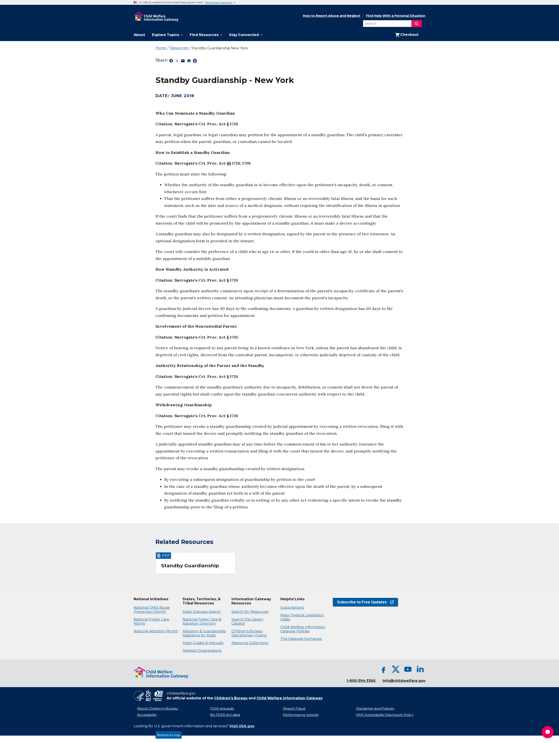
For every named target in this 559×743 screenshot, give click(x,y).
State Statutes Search (202, 612)
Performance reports (300, 715)
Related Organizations (202, 650)
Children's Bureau (231, 698)
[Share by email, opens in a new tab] (183, 61)
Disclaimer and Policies (375, 708)
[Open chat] (548, 732)
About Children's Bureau (157, 708)
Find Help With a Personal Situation (395, 15)
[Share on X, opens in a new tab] (177, 61)
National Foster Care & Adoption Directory (202, 621)
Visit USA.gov (241, 726)
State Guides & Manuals (203, 643)
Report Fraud (294, 708)
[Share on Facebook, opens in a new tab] (171, 61)
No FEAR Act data (225, 715)
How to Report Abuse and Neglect (331, 15)
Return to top (168, 735)
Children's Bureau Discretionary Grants (249, 633)
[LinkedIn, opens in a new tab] (420, 669)
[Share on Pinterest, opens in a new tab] (195, 61)
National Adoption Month (156, 631)
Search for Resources (249, 612)
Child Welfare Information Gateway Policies (302, 629)
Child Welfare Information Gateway (290, 698)
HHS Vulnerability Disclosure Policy (384, 715)
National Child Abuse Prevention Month (152, 609)
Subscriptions (292, 607)
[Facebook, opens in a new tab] (383, 669)
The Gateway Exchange (301, 639)
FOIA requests (222, 708)
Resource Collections (249, 643)
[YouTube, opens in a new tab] (408, 669)
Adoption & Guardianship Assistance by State (204, 633)
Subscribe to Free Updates (360, 602)
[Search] (416, 23)
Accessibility (147, 715)
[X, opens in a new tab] (395, 669)
